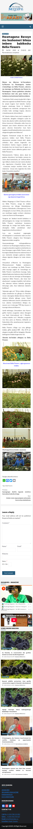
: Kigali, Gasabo (10, 821)
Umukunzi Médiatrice (20, 656)
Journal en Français (6, 648)
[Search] (30, 26)
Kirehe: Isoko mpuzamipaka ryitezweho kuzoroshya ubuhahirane (18, 498)
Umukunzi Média (4, 612)
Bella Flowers (9, 485)
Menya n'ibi (5, 33)
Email (19, 546)
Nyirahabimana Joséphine (10, 52)
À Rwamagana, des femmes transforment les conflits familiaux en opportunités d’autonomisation (16, 740)
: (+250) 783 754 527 (11, 817)
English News (5, 676)
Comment (6, 523)
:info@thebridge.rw (10, 819)
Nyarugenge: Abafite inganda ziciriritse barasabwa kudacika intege (16, 492)
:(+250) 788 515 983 (11, 814)
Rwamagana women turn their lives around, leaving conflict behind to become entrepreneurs (16, 770)
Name (4, 546)
